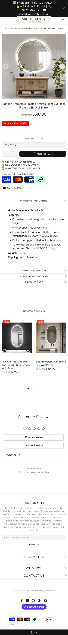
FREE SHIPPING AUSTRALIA (34, 2)
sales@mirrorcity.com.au (34, 14)
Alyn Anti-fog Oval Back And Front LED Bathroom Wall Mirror (16, 365)
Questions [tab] (11, 454)
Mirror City (34, 20)
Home (7, 28)
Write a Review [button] (35, 437)
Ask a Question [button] (35, 444)
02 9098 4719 (30, 10)
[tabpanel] (17, 349)
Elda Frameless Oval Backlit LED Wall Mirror (51, 363)
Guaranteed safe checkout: (19, 173)
